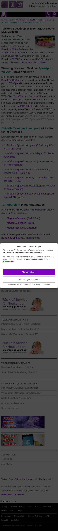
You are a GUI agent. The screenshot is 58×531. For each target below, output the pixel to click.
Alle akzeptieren (29, 272)
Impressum (45, 284)
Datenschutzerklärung (31, 284)
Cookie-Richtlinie (14, 284)
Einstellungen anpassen (29, 279)
